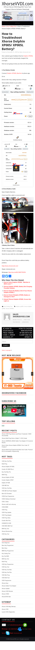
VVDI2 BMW (5, 507)
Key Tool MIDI (5, 556)
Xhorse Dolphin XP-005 (8, 477)
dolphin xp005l (20, 306)
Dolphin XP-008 (6, 482)
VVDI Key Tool (5, 534)
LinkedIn (25, 322)
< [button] (4, 15)
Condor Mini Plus (6, 520)
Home (3, 26)
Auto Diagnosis (6, 542)
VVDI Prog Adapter (6, 515)
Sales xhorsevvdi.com (25, 52)
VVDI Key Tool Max (7, 488)
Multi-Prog (4, 463)
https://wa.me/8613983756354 (17, 272)
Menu (17, 23)
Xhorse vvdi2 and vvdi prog (9, 504)
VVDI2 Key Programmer (8, 496)
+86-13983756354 (13, 629)
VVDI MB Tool (5, 485)
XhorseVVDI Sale (6, 596)
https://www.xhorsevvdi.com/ (10, 266)
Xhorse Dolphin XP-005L (8, 466)
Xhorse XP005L (10, 308)
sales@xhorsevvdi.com (16, 624)
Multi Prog (4, 561)
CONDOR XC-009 (6, 523)
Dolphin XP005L (28, 56)
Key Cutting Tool (11, 26)
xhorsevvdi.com (18, 633)
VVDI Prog (4, 509)
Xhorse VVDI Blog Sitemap (9, 606)
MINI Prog (4, 474)
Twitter (27, 319)
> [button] (31, 15)
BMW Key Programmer (8, 550)
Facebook (16, 322)
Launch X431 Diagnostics (8, 612)
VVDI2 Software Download (8, 499)
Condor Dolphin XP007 (8, 480)
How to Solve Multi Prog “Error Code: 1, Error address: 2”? (9, 333)
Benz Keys (4, 548)
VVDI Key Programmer (8, 564)
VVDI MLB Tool (6, 577)
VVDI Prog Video (6, 517)
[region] (17, 16)
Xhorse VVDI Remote (7, 591)
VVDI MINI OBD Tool (7, 526)
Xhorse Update (6, 588)
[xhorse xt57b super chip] (17, 16)
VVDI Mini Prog (6, 575)
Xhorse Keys (5, 583)
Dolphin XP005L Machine (14, 73)
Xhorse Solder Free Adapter (9, 585)
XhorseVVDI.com (17, 3)
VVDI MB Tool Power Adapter (9, 490)
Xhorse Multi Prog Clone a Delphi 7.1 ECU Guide (14, 438)
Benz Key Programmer (8, 545)
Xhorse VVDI (5, 609)
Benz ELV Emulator (7, 493)
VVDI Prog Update (6, 512)
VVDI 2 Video (5, 501)
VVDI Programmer (6, 580)
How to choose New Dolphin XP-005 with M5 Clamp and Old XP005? (25, 333)
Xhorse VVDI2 (5, 594)
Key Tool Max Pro (6, 472)
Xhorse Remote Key (7, 531)
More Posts (17, 319)
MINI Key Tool (5, 528)
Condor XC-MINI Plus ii (8, 469)
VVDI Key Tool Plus (7, 461)
